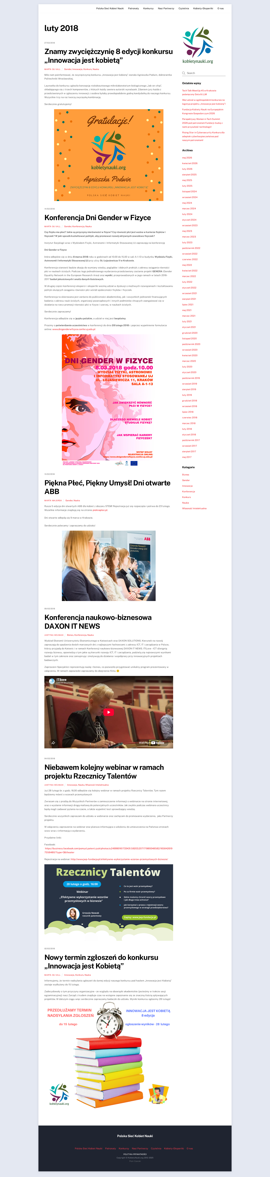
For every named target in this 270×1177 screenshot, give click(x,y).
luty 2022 (187, 281)
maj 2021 (187, 310)
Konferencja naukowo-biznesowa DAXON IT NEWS (98, 621)
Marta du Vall (52, 69)
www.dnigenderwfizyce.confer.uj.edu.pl (73, 329)
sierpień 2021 (189, 299)
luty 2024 (187, 214)
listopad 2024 (189, 191)
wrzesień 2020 (190, 349)
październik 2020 (191, 344)
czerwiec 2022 (190, 259)
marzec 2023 (189, 236)
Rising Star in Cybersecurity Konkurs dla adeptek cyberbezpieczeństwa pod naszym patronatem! (203, 136)
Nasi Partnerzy (166, 8)
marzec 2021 (188, 315)
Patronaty (133, 8)
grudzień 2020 (190, 332)
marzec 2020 (189, 361)
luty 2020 (187, 366)
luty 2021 (187, 321)
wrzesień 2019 (189, 383)
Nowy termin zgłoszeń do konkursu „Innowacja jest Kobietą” (101, 961)
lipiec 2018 (187, 411)
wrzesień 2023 (190, 225)
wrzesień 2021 (189, 293)
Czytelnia (184, 8)
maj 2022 (187, 265)
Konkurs (87, 69)
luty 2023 (187, 242)
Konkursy (148, 8)
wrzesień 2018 (189, 406)
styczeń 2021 (189, 327)
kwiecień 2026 (190, 163)
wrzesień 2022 (190, 253)
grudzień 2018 (189, 400)
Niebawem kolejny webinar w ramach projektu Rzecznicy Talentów (104, 771)
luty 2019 (187, 395)
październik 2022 (191, 248)
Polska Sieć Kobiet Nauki (110, 8)
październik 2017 (191, 440)
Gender (67, 69)
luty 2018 (187, 429)
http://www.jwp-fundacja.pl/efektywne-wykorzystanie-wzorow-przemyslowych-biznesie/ (119, 859)
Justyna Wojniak (53, 635)
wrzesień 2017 (189, 445)
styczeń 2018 (189, 434)
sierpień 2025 (189, 174)
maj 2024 (187, 202)
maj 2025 (187, 180)
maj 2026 (187, 157)
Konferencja (78, 226)
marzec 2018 (188, 423)
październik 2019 (191, 378)
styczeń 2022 (189, 287)
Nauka (96, 69)
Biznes (70, 635)
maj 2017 (187, 457)
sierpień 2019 (189, 389)
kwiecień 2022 (190, 270)
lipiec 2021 (187, 304)
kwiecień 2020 (190, 355)
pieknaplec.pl (100, 510)
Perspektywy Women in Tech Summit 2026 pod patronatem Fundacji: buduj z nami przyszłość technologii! (202, 123)
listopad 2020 (189, 338)
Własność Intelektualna (97, 785)
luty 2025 (187, 185)
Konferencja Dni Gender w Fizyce (97, 217)
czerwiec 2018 (189, 417)
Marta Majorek (53, 500)
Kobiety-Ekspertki (203, 8)
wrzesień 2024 (190, 197)
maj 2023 (187, 231)
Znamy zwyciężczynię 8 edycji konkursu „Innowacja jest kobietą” (108, 55)
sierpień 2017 (189, 451)
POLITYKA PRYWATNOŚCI (135, 1154)
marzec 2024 (189, 208)
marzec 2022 (189, 276)
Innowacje (77, 69)
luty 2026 (187, 169)
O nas (221, 8)
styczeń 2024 (189, 219)
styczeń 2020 (189, 372)
